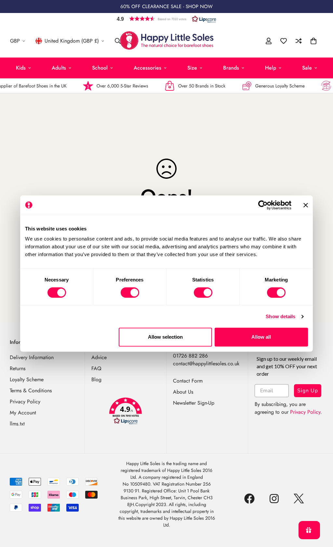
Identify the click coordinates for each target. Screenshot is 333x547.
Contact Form (188, 380)
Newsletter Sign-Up (193, 403)
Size (192, 68)
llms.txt (17, 423)
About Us (183, 392)
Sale (307, 68)
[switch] (130, 292)
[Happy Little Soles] (167, 41)
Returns (17, 368)
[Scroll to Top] (320, 511)
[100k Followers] (274, 498)
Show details (280, 316)
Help (270, 68)
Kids (21, 68)
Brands (231, 68)
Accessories (147, 68)
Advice (99, 357)
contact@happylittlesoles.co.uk (206, 363)
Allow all (261, 337)
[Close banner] (305, 205)
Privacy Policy (25, 401)
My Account (23, 412)
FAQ (96, 368)
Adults (59, 68)
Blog (96, 379)
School (100, 68)
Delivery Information (32, 357)
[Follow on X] (299, 498)
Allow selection (165, 337)
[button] (166, 18)
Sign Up (307, 390)
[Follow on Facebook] (249, 498)
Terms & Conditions (31, 390)
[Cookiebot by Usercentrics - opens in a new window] (262, 205)
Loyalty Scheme (27, 379)
